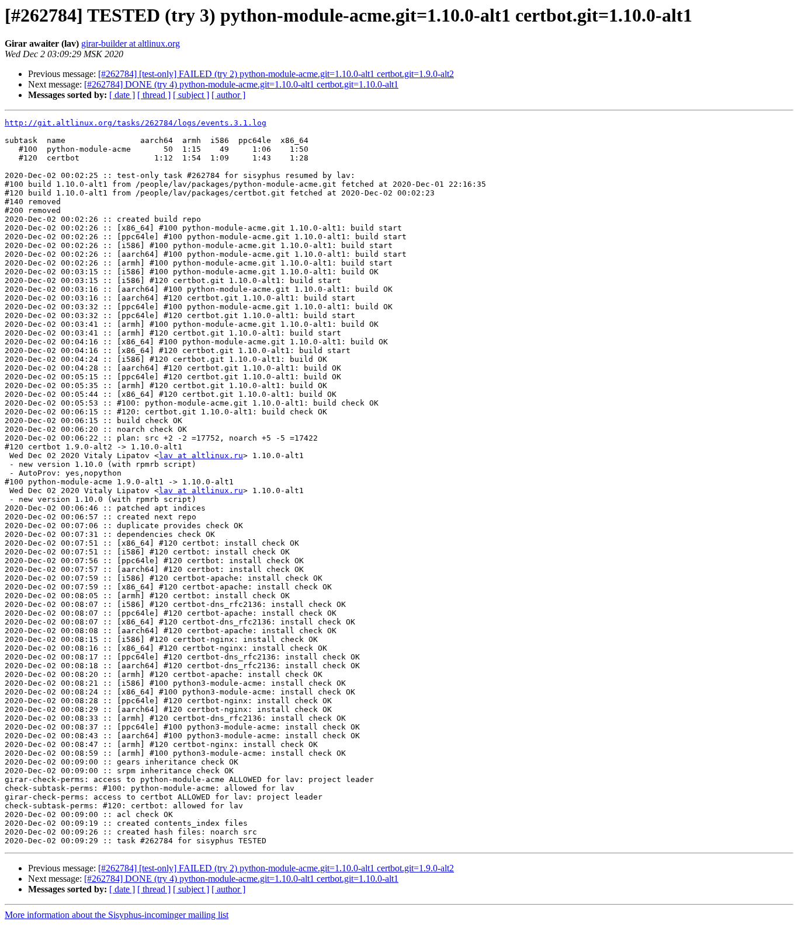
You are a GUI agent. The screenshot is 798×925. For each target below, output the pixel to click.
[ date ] (122, 95)
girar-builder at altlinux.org (130, 43)
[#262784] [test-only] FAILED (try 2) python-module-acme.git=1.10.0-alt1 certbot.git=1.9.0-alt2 (276, 74)
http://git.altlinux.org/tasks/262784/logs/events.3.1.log (135, 122)
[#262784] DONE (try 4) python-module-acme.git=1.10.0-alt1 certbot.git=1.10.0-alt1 (241, 84)
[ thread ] (154, 95)
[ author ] (228, 95)
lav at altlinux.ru (201, 455)
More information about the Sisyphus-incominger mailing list (116, 915)
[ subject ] (191, 95)
